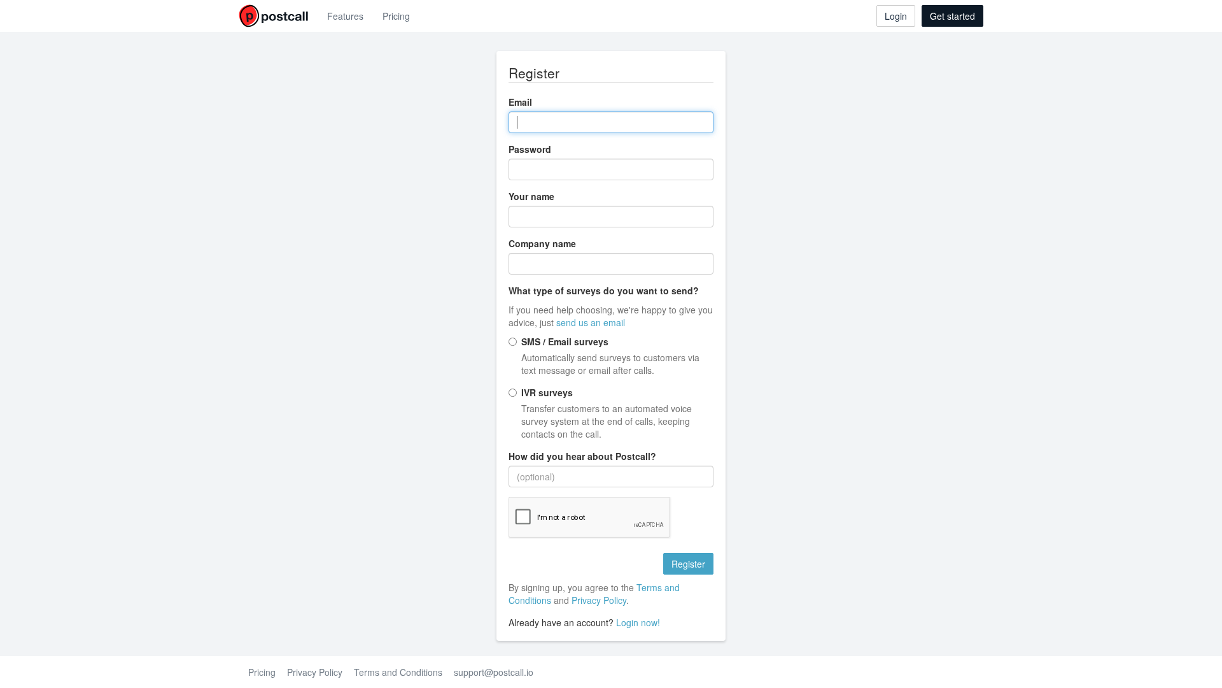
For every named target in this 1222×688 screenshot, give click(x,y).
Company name (542, 243)
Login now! (638, 622)
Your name (531, 196)
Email (520, 102)
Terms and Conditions (398, 672)
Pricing (396, 16)
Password (530, 149)
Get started (952, 16)
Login (896, 16)
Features (345, 16)
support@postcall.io (493, 672)
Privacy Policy (599, 600)
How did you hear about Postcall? (582, 456)
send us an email (590, 322)
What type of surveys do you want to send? (604, 290)
